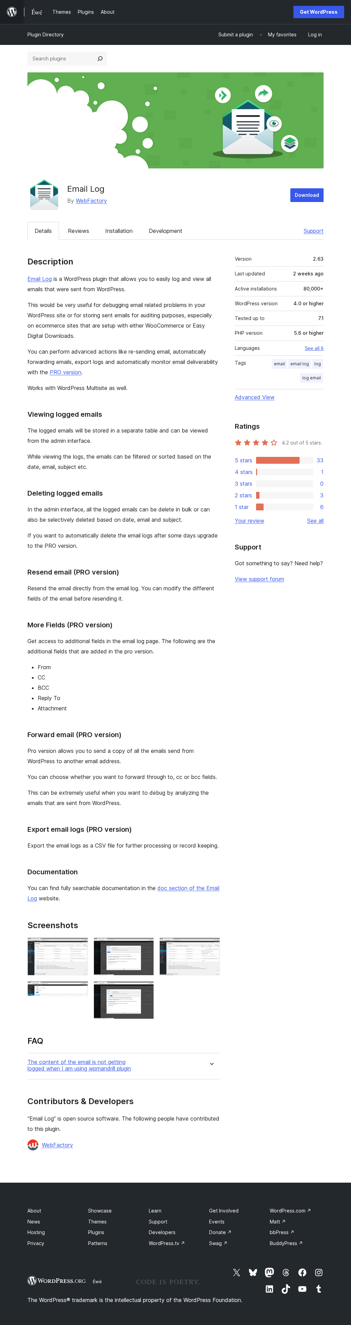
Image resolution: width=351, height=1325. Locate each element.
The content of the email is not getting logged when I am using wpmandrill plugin (79, 1065)
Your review (249, 520)
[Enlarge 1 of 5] (78, 946)
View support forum (259, 579)
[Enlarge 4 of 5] (144, 990)
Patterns (97, 1243)
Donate (220, 1232)
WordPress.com (290, 1211)
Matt (278, 1222)
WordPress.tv (167, 1243)
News (33, 1222)
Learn (155, 1211)
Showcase (100, 1211)
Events (217, 1222)
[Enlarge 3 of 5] (144, 946)
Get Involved (224, 1211)
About (34, 1211)
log (317, 363)
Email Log (39, 278)
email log (299, 363)
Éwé (97, 1281)
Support (314, 230)
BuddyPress (286, 1243)
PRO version (65, 372)
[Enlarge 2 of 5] (78, 990)
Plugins (96, 1232)
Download (307, 195)
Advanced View (255, 397)
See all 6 (314, 348)
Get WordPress (319, 12)
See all (315, 520)
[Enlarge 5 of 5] (210, 946)
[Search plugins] (100, 59)
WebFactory (91, 200)
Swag (218, 1243)
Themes (97, 1222)
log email (311, 377)
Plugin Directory (45, 34)
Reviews (78, 230)
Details (43, 230)
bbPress (282, 1232)
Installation (119, 230)
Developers (162, 1232)
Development (165, 230)
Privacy (35, 1243)
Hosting (36, 1232)
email (279, 363)
